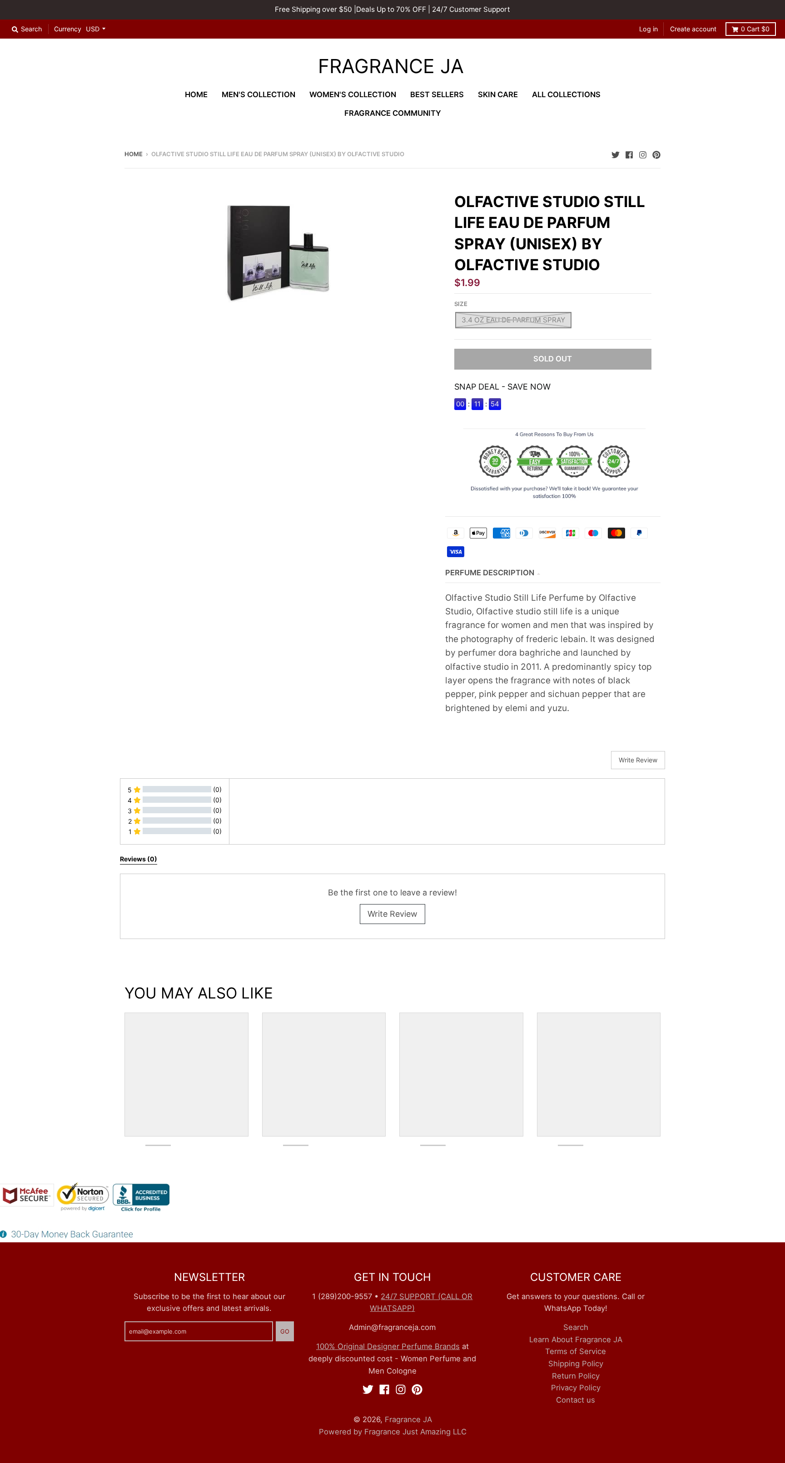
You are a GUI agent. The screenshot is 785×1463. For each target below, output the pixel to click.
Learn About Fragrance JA (575, 1339)
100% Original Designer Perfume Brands (388, 1346)
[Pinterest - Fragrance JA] (656, 153)
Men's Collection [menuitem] (258, 94)
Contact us (575, 1399)
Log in (648, 29)
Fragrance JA (391, 66)
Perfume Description (489, 572)
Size (460, 303)
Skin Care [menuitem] (498, 94)
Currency (67, 29)
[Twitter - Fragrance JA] (615, 153)
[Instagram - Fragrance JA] (643, 153)
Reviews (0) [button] (138, 859)
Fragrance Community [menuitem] (392, 113)
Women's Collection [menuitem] (352, 94)
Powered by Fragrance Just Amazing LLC (393, 1431)
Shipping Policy (575, 1363)
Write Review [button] (638, 760)
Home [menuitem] (196, 94)
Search (575, 1327)
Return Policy (576, 1375)
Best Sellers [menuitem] (437, 94)
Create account (693, 29)
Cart (755, 29)
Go (284, 1331)
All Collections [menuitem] (566, 94)
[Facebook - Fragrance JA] (629, 153)
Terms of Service (575, 1351)
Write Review (392, 914)
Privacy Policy (576, 1387)
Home (133, 154)
